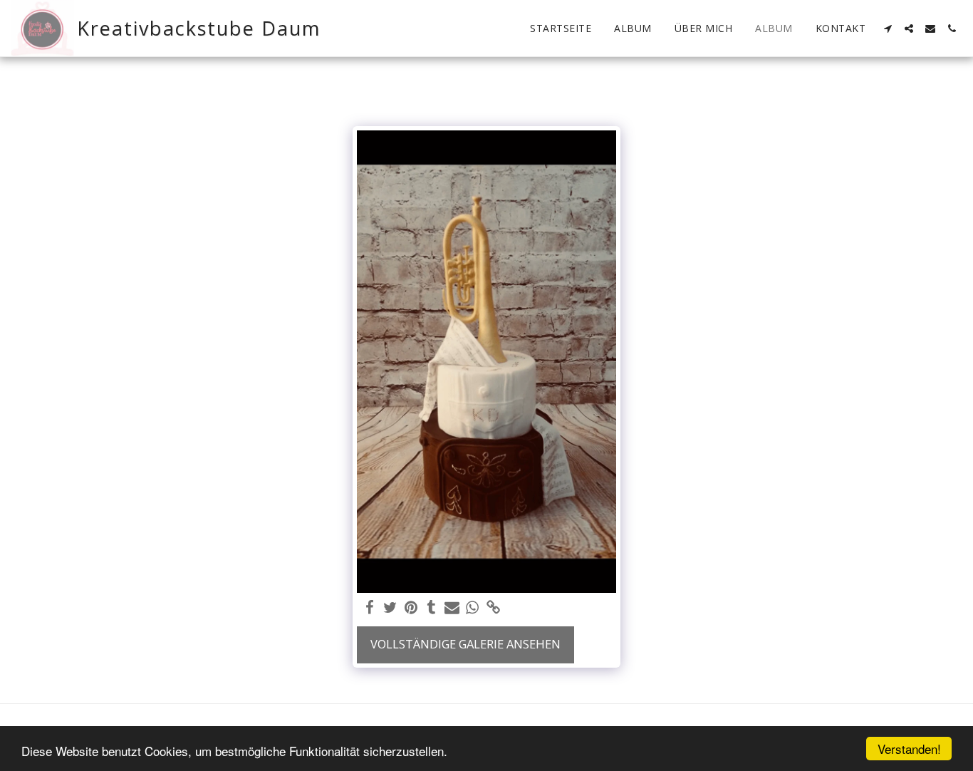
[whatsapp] (472, 608)
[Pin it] (411, 608)
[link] (493, 608)
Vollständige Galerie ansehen (465, 644)
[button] (887, 28)
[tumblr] (431, 608)
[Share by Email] (451, 608)
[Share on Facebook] (370, 608)
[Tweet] (390, 608)
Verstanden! (909, 748)
